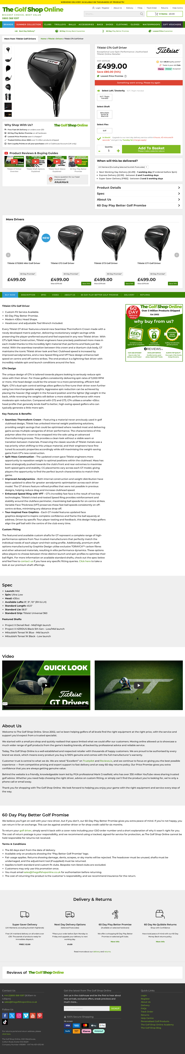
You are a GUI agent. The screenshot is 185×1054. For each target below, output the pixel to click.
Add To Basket (151, 148)
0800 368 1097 (10, 18)
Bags (100, 24)
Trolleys (60, 24)
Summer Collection (28, 24)
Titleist (51, 39)
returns (107, 951)
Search (141, 13)
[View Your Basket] (165, 13)
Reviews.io (106, 761)
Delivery (129, 8)
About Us (104, 199)
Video (55, 295)
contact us (27, 561)
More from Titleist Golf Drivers (20, 38)
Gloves (135, 24)
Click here (85, 561)
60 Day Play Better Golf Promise (121, 205)
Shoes (109, 24)
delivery (96, 951)
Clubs (47, 24)
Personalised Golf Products (155, 1021)
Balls (72, 24)
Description (28, 295)
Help (177, 8)
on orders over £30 (26, 130)
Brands (8, 24)
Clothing (122, 24)
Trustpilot (88, 761)
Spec (100, 193)
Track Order (152, 8)
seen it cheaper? (25, 136)
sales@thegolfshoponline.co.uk (42, 872)
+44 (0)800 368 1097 (14, 995)
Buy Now (10, 295)
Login (98, 8)
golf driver (26, 830)
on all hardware (27, 133)
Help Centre (147, 1018)
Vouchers (172, 24)
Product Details (109, 187)
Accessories (86, 24)
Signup (115, 1008)
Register (105, 8)
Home (43, 39)
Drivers (59, 39)
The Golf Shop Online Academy (157, 1024)
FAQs (140, 8)
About (118, 8)
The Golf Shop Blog (151, 1028)
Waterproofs (151, 24)
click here (6, 1034)
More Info (115, 942)
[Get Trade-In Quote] (153, 65)
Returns (164, 8)
